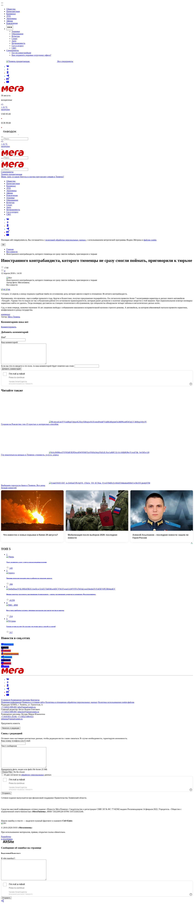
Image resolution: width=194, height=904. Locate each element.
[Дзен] (7, 70)
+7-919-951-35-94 (8, 716)
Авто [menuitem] (14, 41)
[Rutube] (7, 79)
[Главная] (31, 91)
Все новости (12, 252)
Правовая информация (11, 702)
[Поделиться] (2, 902)
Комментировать (8, 327)
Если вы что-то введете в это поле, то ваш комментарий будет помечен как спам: (37, 366)
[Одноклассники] (7, 73)
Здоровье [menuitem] (16, 31)
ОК (3, 245)
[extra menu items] (9, 27)
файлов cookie (150, 240)
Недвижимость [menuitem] (18, 43)
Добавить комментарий (11, 369)
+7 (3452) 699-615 (25, 716)
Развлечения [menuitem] (12, 23)
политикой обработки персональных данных (65, 240)
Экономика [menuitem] (11, 18)
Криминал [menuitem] (11, 14)
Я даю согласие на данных (27, 775)
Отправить (6, 793)
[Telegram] (7, 76)
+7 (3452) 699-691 (9, 707)
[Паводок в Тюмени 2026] (10, 134)
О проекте (6, 700)
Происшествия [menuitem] (13, 11)
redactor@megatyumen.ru (28, 712)
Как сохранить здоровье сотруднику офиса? (31, 55)
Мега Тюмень (14, 317)
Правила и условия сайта (33, 702)
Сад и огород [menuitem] (17, 46)
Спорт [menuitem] (14, 38)
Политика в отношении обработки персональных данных (71, 702)
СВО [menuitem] (14, 48)
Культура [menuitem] (16, 36)
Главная (9, 249)
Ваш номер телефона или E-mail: (15, 741)
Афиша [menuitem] (9, 21)
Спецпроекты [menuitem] (12, 50)
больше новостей (8, 488)
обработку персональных (32, 775)
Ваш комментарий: (9, 342)
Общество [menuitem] (10, 9)
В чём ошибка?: (8, 858)
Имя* (3, 337)
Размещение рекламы (20, 700)
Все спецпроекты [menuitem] (65, 61)
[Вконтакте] (7, 67)
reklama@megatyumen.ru (12, 719)
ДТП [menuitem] (8, 16)
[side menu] (2, 5)
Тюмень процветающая (11, 174)
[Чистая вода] (25, 134)
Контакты (35, 700)
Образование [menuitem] (17, 34)
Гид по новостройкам (21, 53)
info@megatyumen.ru (26, 707)
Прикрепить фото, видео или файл (24, 769)
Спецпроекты (7, 172)
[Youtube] (7, 82)
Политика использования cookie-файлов (116, 702)
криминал (5, 314)
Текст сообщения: (9, 746)
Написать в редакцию (10, 728)
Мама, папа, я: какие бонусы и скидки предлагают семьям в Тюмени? (32, 177)
